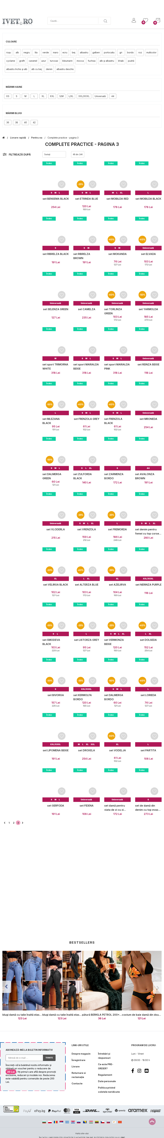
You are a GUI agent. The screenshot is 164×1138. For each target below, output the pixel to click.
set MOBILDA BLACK (148, 198)
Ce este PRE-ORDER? (105, 1066)
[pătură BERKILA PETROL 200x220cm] (102, 981)
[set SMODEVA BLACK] (55, 616)
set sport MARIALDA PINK (117, 366)
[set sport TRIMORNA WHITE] (55, 340)
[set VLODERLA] (55, 505)
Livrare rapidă (18, 137)
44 (112, 96)
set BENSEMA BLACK (56, 198)
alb (17, 52)
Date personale (107, 1081)
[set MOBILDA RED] (117, 174)
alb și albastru (107, 60)
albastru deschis (65, 69)
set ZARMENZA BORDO (113, 476)
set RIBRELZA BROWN (81, 256)
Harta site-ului (82, 1133)
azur (43, 60)
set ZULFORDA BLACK (82, 476)
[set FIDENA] (86, 781)
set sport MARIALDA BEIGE (86, 366)
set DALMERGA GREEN (51, 476)
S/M (61, 96)
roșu (8, 52)
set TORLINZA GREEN (113, 311)
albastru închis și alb (16, 69)
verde (45, 52)
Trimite (49, 1058)
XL (43, 96)
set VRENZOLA (86, 529)
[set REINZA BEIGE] (148, 340)
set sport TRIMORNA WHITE (55, 366)
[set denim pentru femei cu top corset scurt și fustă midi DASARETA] (148, 505)
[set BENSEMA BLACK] (55, 174)
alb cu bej (36, 69)
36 (7, 122)
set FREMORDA (117, 529)
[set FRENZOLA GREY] (86, 395)
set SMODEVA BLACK (51, 642)
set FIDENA (87, 805)
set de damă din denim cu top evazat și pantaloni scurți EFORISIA (148, 808)
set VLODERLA (55, 529)
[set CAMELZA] (86, 285)
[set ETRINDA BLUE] (86, 174)
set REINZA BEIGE (148, 364)
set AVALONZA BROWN (144, 476)
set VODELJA (117, 750)
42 (34, 122)
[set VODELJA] (117, 726)
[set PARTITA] (148, 726)
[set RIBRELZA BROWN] (86, 230)
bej (73, 52)
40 (25, 122)
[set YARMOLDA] (148, 285)
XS (7, 96)
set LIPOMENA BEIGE (56, 750)
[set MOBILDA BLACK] (148, 174)
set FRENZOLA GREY (86, 418)
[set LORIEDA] (148, 671)
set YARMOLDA (148, 309)
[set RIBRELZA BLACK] (55, 230)
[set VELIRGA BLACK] (55, 560)
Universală (100, 96)
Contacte (77, 1083)
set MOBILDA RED (118, 198)
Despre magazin (81, 1053)
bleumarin (67, 60)
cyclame (10, 60)
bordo (130, 52)
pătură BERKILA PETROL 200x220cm (105, 1014)
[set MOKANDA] (117, 230)
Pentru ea (37, 137)
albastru (84, 52)
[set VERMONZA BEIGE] (117, 616)
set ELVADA (148, 254)
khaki (121, 60)
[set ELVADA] (148, 230)
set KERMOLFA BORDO (82, 697)
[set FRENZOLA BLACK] (117, 395)
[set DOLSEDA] (148, 616)
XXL (52, 96)
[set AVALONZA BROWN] (148, 450)
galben (96, 52)
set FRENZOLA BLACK (113, 421)
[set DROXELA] (86, 726)
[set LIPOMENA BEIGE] (55, 726)
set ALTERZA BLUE (86, 584)
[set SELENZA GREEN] (55, 285)
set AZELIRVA (117, 584)
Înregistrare (78, 1060)
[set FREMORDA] (117, 505)
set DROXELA (86, 750)
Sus (152, 1121)
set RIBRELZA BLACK (56, 254)
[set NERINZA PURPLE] (148, 560)
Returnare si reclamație (79, 1075)
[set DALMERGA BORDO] (117, 671)
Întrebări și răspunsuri (104, 1055)
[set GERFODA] (55, 781)
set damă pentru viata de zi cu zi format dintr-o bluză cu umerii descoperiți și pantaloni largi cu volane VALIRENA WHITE (116, 808)
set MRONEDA (148, 418)
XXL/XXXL (84, 96)
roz (140, 52)
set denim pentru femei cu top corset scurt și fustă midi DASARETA (147, 532)
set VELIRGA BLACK (55, 584)
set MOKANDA (117, 254)
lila (36, 52)
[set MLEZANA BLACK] (55, 395)
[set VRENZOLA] (86, 505)
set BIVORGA (56, 695)
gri (120, 52)
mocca (80, 60)
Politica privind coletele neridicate (109, 1089)
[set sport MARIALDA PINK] (117, 340)
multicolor (151, 52)
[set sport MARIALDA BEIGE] (86, 340)
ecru (64, 52)
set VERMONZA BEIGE (114, 642)
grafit (22, 60)
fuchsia (91, 60)
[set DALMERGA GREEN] (55, 450)
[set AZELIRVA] (117, 560)
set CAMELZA (86, 309)
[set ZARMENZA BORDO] (117, 450)
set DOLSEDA (148, 639)
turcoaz (54, 60)
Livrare (76, 1066)
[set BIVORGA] (55, 671)
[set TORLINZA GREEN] (117, 285)
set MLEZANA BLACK (51, 421)
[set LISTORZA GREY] (86, 616)
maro (55, 52)
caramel (33, 60)
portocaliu (109, 52)
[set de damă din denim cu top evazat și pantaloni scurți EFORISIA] (148, 781)
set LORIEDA (148, 695)
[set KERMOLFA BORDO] (86, 671)
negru (27, 52)
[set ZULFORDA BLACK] (86, 450)
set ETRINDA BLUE (86, 198)
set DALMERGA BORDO (113, 697)
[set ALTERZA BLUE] (86, 560)
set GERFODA (55, 805)
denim (49, 69)
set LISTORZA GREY (86, 639)
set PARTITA (148, 750)
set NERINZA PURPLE (148, 584)
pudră (131, 60)
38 (16, 122)
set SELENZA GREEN (55, 309)
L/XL (71, 96)
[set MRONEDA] (148, 395)
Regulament (105, 1074)
